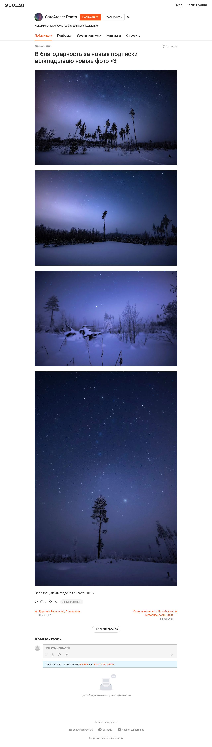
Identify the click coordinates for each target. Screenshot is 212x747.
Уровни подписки (89, 35)
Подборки (64, 35)
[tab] (43, 36)
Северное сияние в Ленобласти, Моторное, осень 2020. (153, 613)
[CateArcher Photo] (38, 17)
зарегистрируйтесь (104, 664)
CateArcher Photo (61, 17)
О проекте (133, 35)
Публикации (43, 35)
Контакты (113, 35)
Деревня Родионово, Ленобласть (59, 611)
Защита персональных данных (106, 738)
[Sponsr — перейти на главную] (15, 5)
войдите (84, 664)
